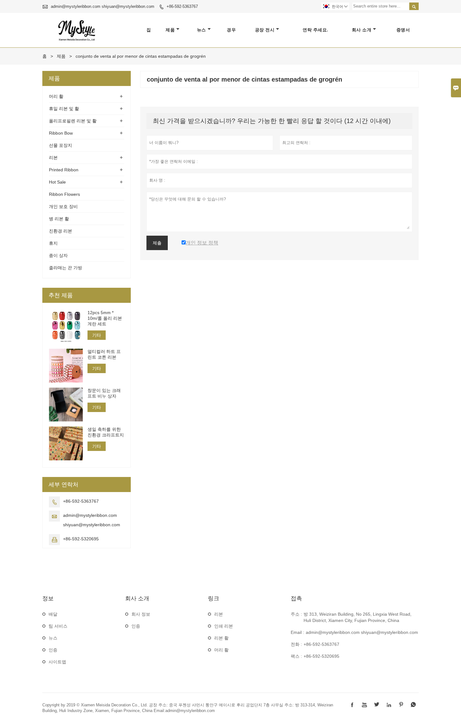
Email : (297, 632)
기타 (96, 335)
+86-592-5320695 (81, 538)
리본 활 (221, 637)
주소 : (296, 614)
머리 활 (56, 96)
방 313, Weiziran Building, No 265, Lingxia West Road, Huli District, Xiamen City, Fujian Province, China (357, 617)
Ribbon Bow (61, 133)
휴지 (53, 243)
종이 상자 (58, 255)
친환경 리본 (60, 230)
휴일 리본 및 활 (64, 108)
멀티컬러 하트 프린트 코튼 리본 (104, 354)
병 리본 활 (59, 218)
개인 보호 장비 (63, 206)
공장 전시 (265, 29)
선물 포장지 (60, 145)
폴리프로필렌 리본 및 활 (73, 120)
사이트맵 (57, 661)
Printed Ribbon (63, 169)
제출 (157, 242)
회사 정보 (140, 614)
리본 (53, 157)
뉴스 (201, 29)
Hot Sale (57, 182)
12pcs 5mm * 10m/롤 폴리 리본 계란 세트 (104, 318)
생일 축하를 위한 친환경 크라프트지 (105, 432)
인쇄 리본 (223, 626)
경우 (231, 29)
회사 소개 (362, 29)
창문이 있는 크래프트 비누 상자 (104, 393)
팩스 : (296, 656)
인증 (53, 649)
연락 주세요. (315, 29)
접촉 (296, 598)
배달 (53, 614)
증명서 (403, 29)
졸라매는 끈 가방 (65, 267)
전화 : (296, 644)
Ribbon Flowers (64, 194)
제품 (170, 29)
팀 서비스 (58, 626)
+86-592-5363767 (182, 6)
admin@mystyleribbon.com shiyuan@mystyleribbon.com (102, 6)
